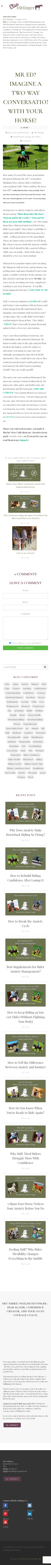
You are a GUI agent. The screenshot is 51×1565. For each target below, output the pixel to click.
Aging (15, 684)
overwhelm (12, 750)
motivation (38, 741)
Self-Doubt (10, 772)
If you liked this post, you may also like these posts (25, 459)
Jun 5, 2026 (25, 1168)
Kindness (16, 732)
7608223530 (13, 1469)
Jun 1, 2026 (25, 1213)
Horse (22, 715)
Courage (28, 137)
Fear (33, 137)
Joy (27, 728)
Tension (21, 777)
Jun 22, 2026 (25, 1118)
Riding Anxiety (15, 763)
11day (7, 684)
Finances (25, 706)
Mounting (14, 746)
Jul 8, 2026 (25, 977)
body (44, 684)
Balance (35, 684)
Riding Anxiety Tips (33, 763)
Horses (38, 137)
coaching (27, 688)
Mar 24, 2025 (25, 491)
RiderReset (28, 759)
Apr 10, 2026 (25, 523)
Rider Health (14, 759)
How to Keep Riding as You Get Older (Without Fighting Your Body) (25, 1016)
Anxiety (24, 684)
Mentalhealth (14, 737)
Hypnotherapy (30, 724)
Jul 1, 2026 (25, 1072)
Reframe (40, 750)
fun (9, 710)
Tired (30, 777)
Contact (13, 1425)
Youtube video (16, 436)
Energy (41, 697)
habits (29, 710)
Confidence (28, 692)
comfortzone (40, 688)
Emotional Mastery (14, 697)
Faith (34, 701)
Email (26, 602)
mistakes (12, 741)
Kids (7, 732)
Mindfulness (37, 737)
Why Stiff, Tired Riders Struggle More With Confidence (25, 1158)
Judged (35, 728)
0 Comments (26, 141)
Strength (32, 772)
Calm (6, 688)
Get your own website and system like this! (25, 1559)
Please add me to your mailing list (27, 643)
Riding (39, 759)
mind (25, 737)
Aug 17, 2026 (25, 885)
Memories (40, 732)
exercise (25, 701)
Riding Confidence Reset (18, 768)
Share (26, 128)
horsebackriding (35, 719)
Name (25, 590)
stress (42, 772)
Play (30, 750)
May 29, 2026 (25, 1264)
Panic (23, 750)
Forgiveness (38, 706)
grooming (19, 710)
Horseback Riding (16, 719)
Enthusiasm (12, 701)
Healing (39, 710)
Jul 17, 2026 (25, 931)
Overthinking (35, 746)
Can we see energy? (25, 553)
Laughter (28, 732)
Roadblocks (38, 768)
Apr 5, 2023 (25, 557)
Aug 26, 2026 (25, 840)
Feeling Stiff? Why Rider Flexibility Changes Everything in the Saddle (25, 1253)
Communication (18, 137)
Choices (16, 688)
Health (13, 715)
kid (42, 728)
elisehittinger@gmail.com (17, 1471)
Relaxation (16, 754)
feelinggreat (12, 706)
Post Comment (25, 648)
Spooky (21, 772)
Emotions (30, 697)
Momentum (24, 741)
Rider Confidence (32, 754)
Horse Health (34, 715)
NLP (24, 746)
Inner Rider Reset (14, 728)
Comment (25, 614)
